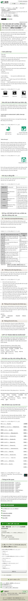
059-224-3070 (4, 594)
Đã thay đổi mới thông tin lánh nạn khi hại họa (17, 266)
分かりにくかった (7, 561)
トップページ (8, 7)
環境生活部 (16, 15)
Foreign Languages (23, 1)
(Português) (10, 315)
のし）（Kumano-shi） (8, 454)
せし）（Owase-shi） (8, 445)
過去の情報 (5, 517)
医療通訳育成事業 (6, 515)
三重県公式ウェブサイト (4, 2)
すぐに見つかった (7, 565)
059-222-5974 (9, 535)
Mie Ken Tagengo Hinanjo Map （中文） (10, 488)
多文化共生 (3, 9)
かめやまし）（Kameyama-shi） (10, 448)
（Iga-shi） (7, 463)
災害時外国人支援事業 (5, 10)
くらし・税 (22, 7)
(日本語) (3, 315)
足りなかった (6, 554)
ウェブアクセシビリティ (7, 586)
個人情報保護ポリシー (7, 584)
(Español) (18, 315)
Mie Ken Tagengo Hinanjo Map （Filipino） (10, 487)
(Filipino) (24, 315)
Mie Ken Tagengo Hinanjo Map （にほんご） (11, 482)
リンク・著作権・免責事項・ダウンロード (11, 583)
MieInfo (4, 510)
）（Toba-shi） (7, 451)
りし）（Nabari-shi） (8, 442)
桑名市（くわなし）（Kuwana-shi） (8, 436)
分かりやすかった (7, 558)
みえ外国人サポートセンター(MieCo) (10, 508)
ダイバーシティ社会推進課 (6, 16)
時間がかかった (6, 568)
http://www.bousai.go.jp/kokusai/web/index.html (11, 347)
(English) (8, 317)
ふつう (4, 553)
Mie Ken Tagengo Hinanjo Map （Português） (11, 484)
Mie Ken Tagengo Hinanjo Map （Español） (10, 485)
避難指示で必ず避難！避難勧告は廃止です (16, 264)
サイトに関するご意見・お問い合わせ (10, 587)
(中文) (2, 317)
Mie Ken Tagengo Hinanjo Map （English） (10, 491)
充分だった (5, 551)
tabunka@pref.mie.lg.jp (14, 538)
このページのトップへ (14, 579)
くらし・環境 (15, 7)
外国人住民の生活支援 (12, 9)
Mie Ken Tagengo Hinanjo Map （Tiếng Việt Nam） (12, 490)
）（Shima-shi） (7, 460)
